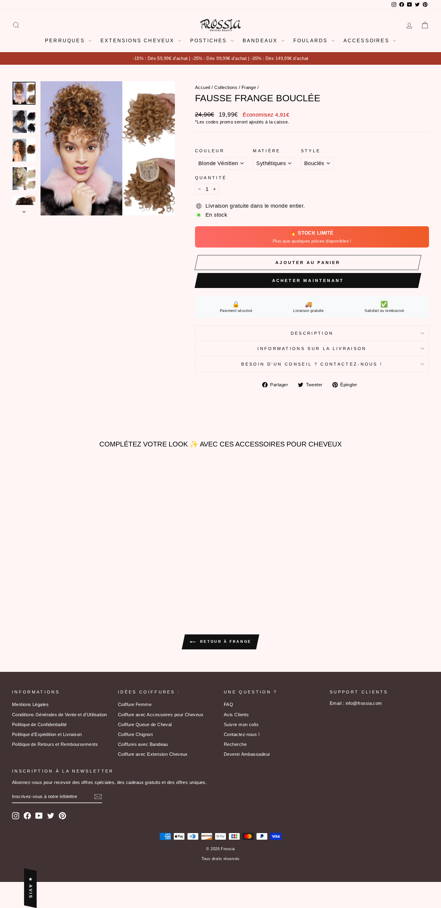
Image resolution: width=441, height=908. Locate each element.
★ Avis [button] (30, 888)
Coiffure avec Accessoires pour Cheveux (160, 714)
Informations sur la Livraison (311, 348)
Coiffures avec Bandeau (143, 744)
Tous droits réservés (221, 859)
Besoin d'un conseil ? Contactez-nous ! (311, 364)
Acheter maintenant (308, 280)
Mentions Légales (30, 704)
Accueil (202, 87)
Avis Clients (236, 714)
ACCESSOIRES (368, 40)
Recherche (235, 744)
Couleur (209, 150)
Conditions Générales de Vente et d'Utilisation (59, 714)
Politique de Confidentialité (39, 724)
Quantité (211, 177)
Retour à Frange (224, 641)
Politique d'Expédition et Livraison (47, 734)
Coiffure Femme (135, 704)
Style (311, 150)
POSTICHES (209, 40)
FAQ (228, 704)
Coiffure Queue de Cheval (145, 724)
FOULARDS (311, 40)
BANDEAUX (261, 40)
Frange (249, 87)
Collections (225, 87)
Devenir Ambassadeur (247, 754)
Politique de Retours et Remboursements (55, 744)
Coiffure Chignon (135, 734)
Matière (266, 150)
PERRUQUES (66, 40)
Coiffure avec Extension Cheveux (153, 754)
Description (312, 333)
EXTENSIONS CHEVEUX (138, 40)
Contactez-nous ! (242, 734)
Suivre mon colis (241, 724)
